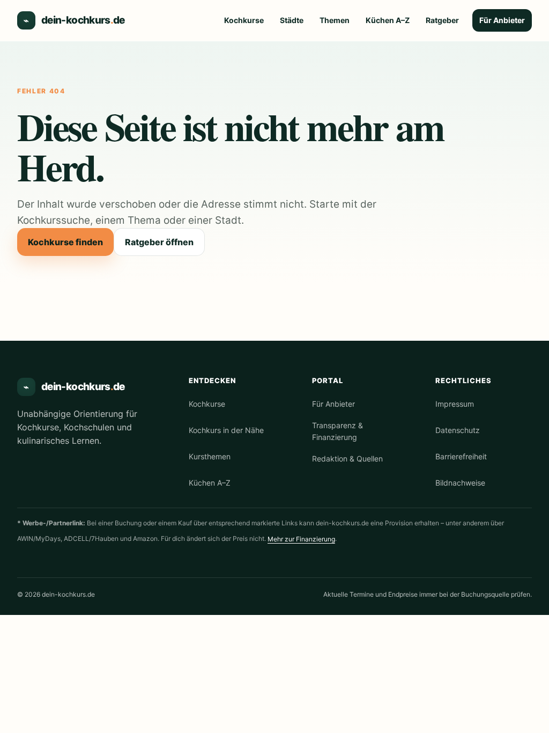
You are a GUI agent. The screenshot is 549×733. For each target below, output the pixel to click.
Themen (335, 20)
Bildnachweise (460, 482)
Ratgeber (442, 20)
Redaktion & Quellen (347, 458)
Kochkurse (244, 20)
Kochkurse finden (65, 242)
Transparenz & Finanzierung (337, 431)
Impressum (454, 403)
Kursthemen (210, 456)
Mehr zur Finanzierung (301, 539)
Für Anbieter (502, 20)
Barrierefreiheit (461, 456)
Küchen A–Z (388, 20)
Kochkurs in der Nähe (226, 430)
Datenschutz (457, 430)
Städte (291, 20)
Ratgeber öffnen (159, 242)
